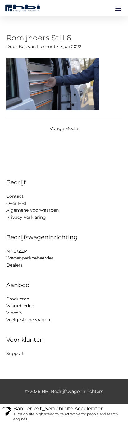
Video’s (14, 312)
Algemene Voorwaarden (32, 210)
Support (15, 353)
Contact (15, 196)
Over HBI (16, 203)
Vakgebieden (20, 305)
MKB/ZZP (16, 251)
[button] (118, 8)
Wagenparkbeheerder (29, 257)
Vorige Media (64, 128)
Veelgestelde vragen (28, 319)
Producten (17, 298)
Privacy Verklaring (26, 217)
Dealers (14, 265)
